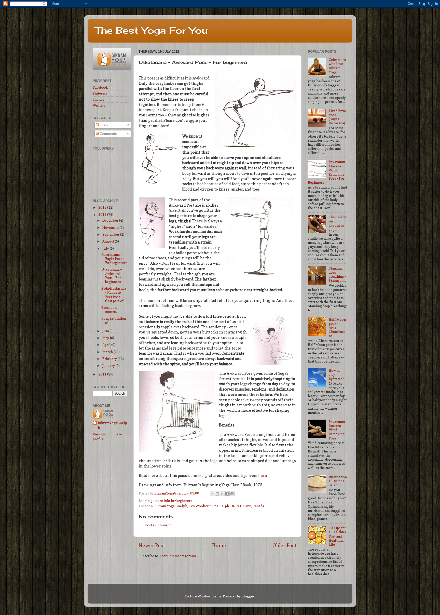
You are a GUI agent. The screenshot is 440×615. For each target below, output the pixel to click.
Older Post (284, 545)
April (106, 345)
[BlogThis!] (217, 493)
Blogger (247, 596)
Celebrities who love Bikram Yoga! (337, 66)
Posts (103, 125)
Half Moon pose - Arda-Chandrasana (337, 327)
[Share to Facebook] (227, 493)
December (110, 220)
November (111, 227)
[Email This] (212, 493)
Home (219, 545)
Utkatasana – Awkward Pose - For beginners (111, 275)
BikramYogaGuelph (170, 493)
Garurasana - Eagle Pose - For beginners (114, 258)
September (111, 234)
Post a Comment (158, 525)
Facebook (100, 87)
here (262, 475)
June (106, 331)
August (108, 241)
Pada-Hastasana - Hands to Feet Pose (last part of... (113, 294)
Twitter (98, 99)
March (108, 352)
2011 (102, 374)
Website (99, 105)
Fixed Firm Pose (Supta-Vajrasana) (337, 117)
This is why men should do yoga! (337, 223)
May (106, 338)
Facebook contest (109, 309)
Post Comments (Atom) (178, 556)
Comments (108, 133)
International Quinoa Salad (338, 481)
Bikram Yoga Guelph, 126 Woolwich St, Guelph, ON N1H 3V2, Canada (209, 506)
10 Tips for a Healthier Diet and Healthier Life (337, 536)
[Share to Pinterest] (232, 493)
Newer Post (152, 545)
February (110, 359)
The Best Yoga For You (151, 30)
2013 (102, 207)
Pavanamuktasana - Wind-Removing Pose (337, 430)
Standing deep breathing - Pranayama (337, 274)
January (109, 366)
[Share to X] (222, 493)
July (106, 248)
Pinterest (100, 93)
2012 (102, 214)
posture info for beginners (171, 501)
